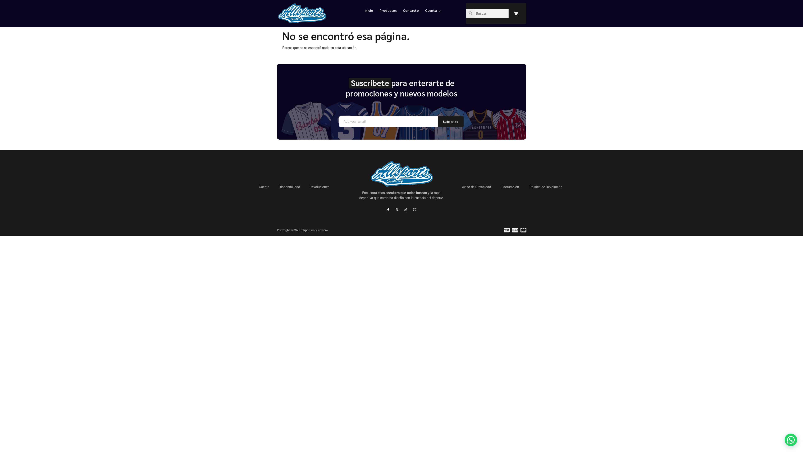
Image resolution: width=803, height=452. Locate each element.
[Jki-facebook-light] (388, 209)
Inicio (368, 10)
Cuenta (431, 10)
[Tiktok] (406, 209)
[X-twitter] (397, 209)
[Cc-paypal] (515, 230)
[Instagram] (414, 209)
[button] (791, 440)
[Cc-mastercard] (523, 230)
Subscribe (450, 121)
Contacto (411, 10)
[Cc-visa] (506, 230)
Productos (388, 10)
